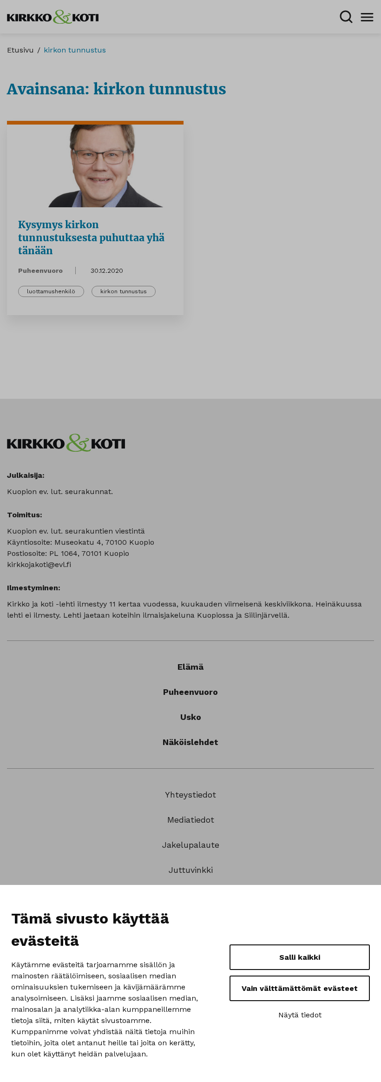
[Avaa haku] (346, 16)
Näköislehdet (190, 742)
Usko (190, 717)
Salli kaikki (299, 957)
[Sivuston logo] (53, 16)
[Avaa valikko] (367, 16)
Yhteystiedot (190, 794)
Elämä (190, 667)
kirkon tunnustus (123, 291)
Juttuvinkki (191, 870)
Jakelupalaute (190, 845)
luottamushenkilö (51, 291)
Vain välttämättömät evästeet (300, 988)
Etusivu (20, 50)
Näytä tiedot (300, 1014)
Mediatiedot (190, 820)
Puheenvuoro (40, 270)
